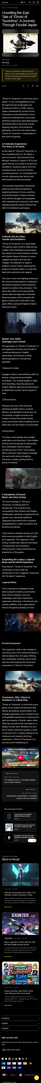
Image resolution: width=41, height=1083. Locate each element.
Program (5, 1028)
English (12, 1074)
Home (4, 7)
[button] (24, 2)
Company (5, 1018)
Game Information (12, 7)
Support (5, 1023)
